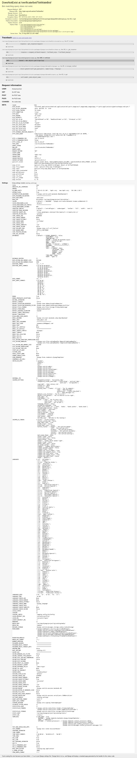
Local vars (9, 46)
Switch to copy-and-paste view (22, 38)
